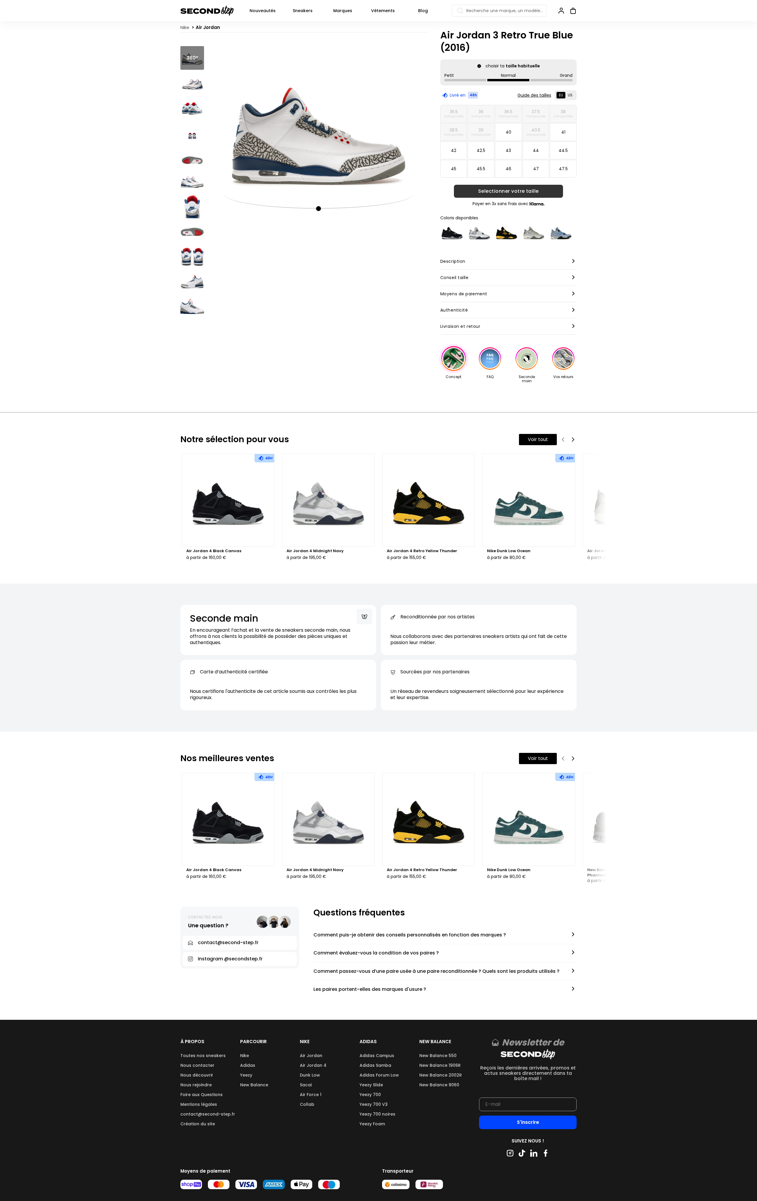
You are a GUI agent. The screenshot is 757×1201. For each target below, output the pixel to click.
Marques (342, 11)
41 (563, 132)
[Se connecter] (561, 10)
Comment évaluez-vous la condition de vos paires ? (376, 953)
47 (536, 169)
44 (536, 150)
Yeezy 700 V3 (374, 1104)
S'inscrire (528, 1122)
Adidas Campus (377, 1056)
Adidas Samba (375, 1065)
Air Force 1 (310, 1095)
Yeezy (246, 1075)
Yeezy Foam (372, 1124)
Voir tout (538, 439)
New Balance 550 (438, 1056)
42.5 (481, 150)
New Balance (254, 1085)
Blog (423, 11)
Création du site (197, 1124)
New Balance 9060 (439, 1085)
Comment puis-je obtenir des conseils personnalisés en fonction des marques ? (409, 935)
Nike (244, 1056)
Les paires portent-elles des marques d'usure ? (369, 989)
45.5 (481, 169)
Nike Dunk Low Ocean (508, 551)
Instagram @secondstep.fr (230, 958)
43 (508, 150)
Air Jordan (311, 1056)
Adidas (247, 1065)
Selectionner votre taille (508, 191)
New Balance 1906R (440, 1065)
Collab (307, 1104)
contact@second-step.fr (207, 1114)
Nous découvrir (196, 1075)
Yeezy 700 (370, 1095)
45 (453, 169)
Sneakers (303, 11)
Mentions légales (198, 1104)
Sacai (306, 1085)
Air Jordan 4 (313, 1065)
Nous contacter (197, 1065)
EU (561, 95)
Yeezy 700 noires (377, 1114)
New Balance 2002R (440, 1075)
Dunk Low (310, 1075)
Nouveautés (263, 11)
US (570, 95)
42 (453, 150)
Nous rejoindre (196, 1085)
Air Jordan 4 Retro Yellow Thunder (422, 551)
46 (508, 169)
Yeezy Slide (371, 1085)
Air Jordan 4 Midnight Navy (315, 551)
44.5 (563, 150)
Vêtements (383, 11)
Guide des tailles (534, 95)
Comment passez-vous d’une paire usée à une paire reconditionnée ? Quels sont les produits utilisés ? (436, 971)
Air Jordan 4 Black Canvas (213, 551)
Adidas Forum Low (379, 1075)
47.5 (563, 169)
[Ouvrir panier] (571, 10)
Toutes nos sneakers (203, 1056)
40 (508, 132)
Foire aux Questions (201, 1095)
